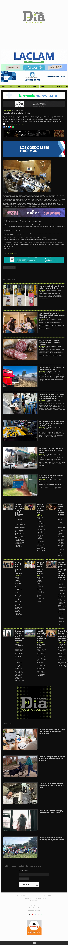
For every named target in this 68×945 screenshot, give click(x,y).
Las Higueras (40, 642)
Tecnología (18, 575)
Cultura (60, 518)
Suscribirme (24, 879)
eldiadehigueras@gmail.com (34, 910)
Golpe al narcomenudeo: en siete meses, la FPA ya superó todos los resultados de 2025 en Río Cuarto (51, 423)
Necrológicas (60, 86)
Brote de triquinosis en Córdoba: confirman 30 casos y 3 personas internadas (49, 342)
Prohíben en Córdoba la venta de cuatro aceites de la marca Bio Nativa (51, 287)
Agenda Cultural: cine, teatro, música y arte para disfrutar (61, 510)
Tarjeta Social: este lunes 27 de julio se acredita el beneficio (51, 476)
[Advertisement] (34, 38)
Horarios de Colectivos (49, 896)
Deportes (43, 86)
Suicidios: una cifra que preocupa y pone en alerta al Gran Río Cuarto (19, 636)
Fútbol (11, 86)
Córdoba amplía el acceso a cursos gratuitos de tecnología (18, 568)
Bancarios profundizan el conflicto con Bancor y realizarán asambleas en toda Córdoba (51, 450)
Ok (34, 943)
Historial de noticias (37, 896)
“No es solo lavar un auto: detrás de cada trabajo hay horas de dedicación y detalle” (19, 510)
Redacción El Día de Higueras (14, 124)
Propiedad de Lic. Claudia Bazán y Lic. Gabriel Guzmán (35, 898)
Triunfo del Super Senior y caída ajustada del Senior (41, 508)
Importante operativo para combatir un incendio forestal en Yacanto (51, 368)
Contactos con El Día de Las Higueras (22, 896)
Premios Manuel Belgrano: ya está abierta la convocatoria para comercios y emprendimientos (52, 315)
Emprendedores (19, 518)
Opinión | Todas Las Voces (30, 86)
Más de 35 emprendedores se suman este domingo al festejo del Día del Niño (41, 636)
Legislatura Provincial (12, 253)
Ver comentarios (9, 267)
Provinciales (7, 110)
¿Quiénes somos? (34, 900)
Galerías (51, 86)
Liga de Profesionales (40, 515)
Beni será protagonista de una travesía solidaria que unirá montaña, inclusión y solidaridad (62, 569)
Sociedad (19, 86)
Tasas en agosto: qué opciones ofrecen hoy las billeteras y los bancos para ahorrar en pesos (52, 731)
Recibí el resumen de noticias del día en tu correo (22, 866)
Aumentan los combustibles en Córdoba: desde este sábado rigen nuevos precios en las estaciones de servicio (51, 396)
